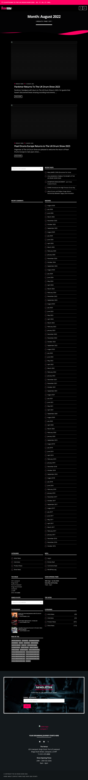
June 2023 (50, 311)
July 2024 (50, 274)
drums (21, 643)
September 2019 (52, 440)
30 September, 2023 (25, 616)
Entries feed (51, 562)
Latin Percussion (32, 645)
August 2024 (51, 270)
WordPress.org (51, 569)
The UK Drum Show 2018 (18, 652)
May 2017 (50, 520)
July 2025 (50, 236)
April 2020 (50, 425)
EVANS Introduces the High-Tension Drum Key (61, 188)
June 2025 (50, 240)
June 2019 (50, 451)
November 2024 (52, 258)
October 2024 (51, 262)
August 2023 (51, 304)
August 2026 (51, 205)
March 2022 (51, 368)
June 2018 (50, 485)
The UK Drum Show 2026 (18, 661)
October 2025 (51, 224)
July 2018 (50, 482)
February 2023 (51, 327)
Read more (18, 96)
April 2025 (50, 243)
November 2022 (52, 338)
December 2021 (52, 379)
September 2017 (52, 504)
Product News (19, 84)
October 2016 (51, 546)
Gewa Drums (34, 643)
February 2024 (51, 292)
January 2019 (51, 463)
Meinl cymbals (34, 647)
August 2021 (51, 395)
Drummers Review (34, 640)
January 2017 (51, 535)
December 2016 (52, 538)
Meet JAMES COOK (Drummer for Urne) (59, 172)
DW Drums (27, 643)
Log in (49, 558)
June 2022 (50, 357)
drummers (25, 640)
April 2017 (50, 523)
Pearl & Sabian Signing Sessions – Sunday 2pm (27, 620)
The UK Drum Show (34, 649)
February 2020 (51, 432)
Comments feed (52, 566)
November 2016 (52, 542)
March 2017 (51, 527)
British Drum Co (16, 640)
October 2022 (51, 342)
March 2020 (51, 429)
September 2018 (52, 474)
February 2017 (51, 531)
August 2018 (51, 478)
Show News (17, 569)
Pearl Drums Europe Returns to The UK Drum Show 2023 (42, 146)
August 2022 (51, 349)
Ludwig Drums (16, 647)
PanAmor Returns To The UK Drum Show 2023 (37, 86)
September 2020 (52, 414)
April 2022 (50, 364)
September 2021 (52, 391)
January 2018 (51, 493)
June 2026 (50, 213)
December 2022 (52, 334)
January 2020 (51, 436)
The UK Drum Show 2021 (32, 654)
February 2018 (51, 489)
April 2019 (50, 455)
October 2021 (51, 387)
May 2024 (50, 281)
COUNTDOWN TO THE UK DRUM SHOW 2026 (26, 2)
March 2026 (51, 217)
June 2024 (50, 277)
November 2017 (52, 497)
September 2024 (52, 266)
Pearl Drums (15, 649)
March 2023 (51, 323)
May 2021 (50, 406)
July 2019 (50, 448)
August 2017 (51, 508)
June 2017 (50, 516)
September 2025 (52, 228)
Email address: (30, 698)
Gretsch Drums (16, 645)
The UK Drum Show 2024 (18, 658)
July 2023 (50, 308)
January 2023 (51, 330)
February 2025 (51, 251)
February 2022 (51, 372)
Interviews (17, 562)
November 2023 (52, 296)
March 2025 (51, 247)
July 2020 (50, 421)
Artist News (17, 558)
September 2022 (52, 345)
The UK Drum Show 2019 (32, 652)
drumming (15, 643)
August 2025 (51, 232)
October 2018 (51, 470)
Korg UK (24, 645)
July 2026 (50, 209)
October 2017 (51, 501)
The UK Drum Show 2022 (18, 656)
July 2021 (50, 398)
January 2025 (51, 255)
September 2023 (52, 300)
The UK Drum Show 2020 (18, 654)
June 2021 (50, 402)
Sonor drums (24, 649)
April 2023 (50, 319)
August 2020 (51, 417)
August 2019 (51, 444)
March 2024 (51, 289)
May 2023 (50, 315)
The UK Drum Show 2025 (32, 658)
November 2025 (52, 221)
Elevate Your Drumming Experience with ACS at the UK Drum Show (29, 614)
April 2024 (50, 285)
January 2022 (51, 376)
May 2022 (50, 361)
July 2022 (50, 353)
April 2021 (50, 410)
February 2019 (51, 459)
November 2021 (52, 383)
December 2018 (52, 466)
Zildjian (28, 661)
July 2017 (50, 512)
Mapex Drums (24, 647)
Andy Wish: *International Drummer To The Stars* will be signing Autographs (30, 628)
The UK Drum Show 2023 (32, 656)
